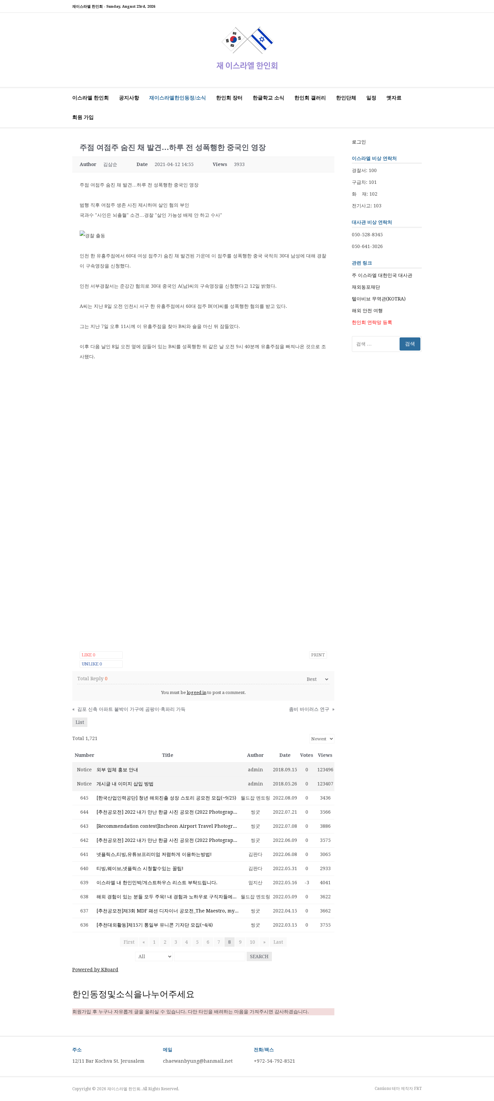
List (80, 722)
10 (252, 942)
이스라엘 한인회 (90, 98)
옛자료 (394, 98)
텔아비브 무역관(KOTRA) (379, 298)
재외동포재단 (366, 287)
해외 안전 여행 (367, 310)
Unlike (92, 663)
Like (88, 654)
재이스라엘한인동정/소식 (177, 98)
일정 (371, 98)
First (129, 942)
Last (278, 942)
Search (259, 956)
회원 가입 (83, 117)
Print (318, 654)
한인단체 (346, 98)
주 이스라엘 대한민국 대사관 (382, 275)
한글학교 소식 (268, 98)
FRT (418, 1088)
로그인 (359, 142)
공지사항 (129, 98)
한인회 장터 (229, 98)
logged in (196, 692)
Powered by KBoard (95, 969)
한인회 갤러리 (310, 98)
